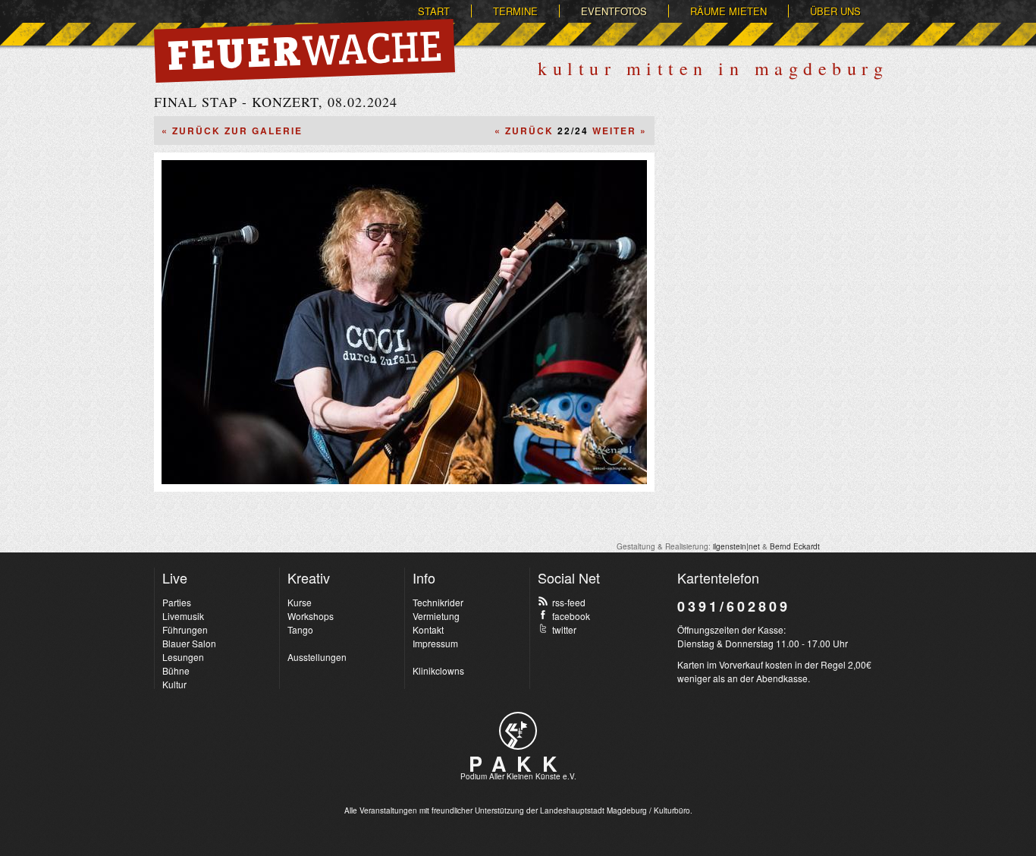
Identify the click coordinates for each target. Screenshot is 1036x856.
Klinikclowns (438, 670)
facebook (571, 615)
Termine (515, 11)
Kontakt (428, 629)
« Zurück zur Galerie (232, 130)
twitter (564, 629)
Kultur (174, 684)
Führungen (185, 629)
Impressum (435, 643)
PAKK (518, 763)
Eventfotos (614, 11)
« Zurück (524, 130)
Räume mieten (728, 11)
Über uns (835, 11)
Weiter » (619, 130)
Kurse (299, 602)
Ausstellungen (317, 656)
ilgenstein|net (736, 546)
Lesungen (183, 656)
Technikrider (438, 602)
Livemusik (183, 615)
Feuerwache (304, 51)
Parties (176, 602)
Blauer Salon (189, 643)
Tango (300, 629)
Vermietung (436, 615)
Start (434, 11)
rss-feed (568, 602)
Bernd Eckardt (795, 546)
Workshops (310, 615)
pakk (518, 731)
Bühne (176, 670)
